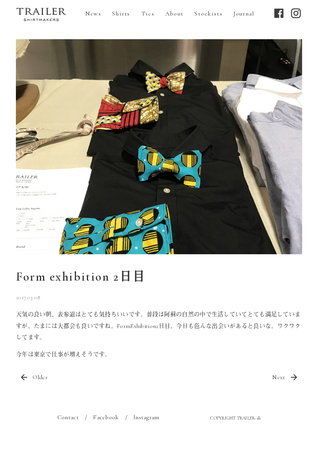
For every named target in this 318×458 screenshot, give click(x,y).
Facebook (106, 417)
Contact (68, 417)
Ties (147, 13)
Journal (243, 13)
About (174, 13)
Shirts (121, 13)
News (93, 13)
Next (278, 377)
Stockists (208, 13)
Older (40, 377)
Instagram (146, 417)
